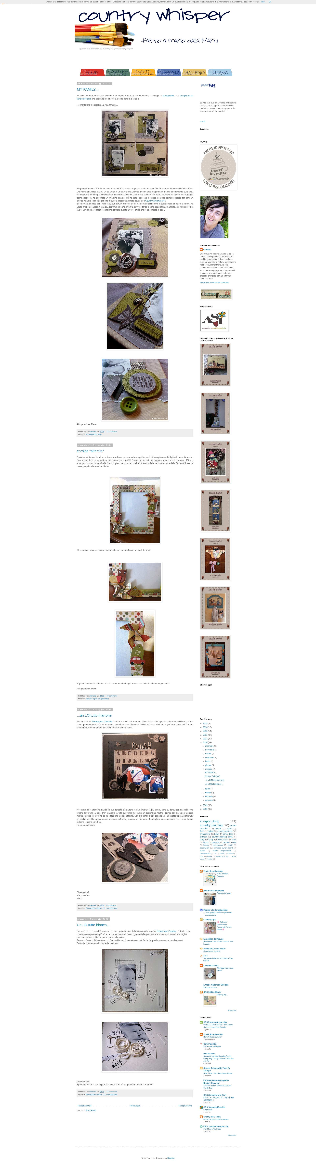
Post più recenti (85, 1106)
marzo (208, 793)
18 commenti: (111, 696)
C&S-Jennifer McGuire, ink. (216, 1126)
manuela (207, 249)
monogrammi (205, 853)
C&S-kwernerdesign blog (215, 1022)
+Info (262, 2)
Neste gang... (222, 995)
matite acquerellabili (222, 851)
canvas (209, 856)
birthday (203, 837)
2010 (205, 742)
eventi (202, 851)
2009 (205, 805)
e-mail (203, 121)
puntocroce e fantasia (213, 890)
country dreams (225, 831)
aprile (208, 789)
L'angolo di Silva (211, 965)
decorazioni (204, 848)
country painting (211, 825)
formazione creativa (94, 908)
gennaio (209, 800)
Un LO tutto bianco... (93, 925)
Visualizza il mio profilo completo (214, 282)
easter (210, 859)
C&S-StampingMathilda (214, 1107)
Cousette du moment (211, 951)
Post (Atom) (91, 1110)
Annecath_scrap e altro (214, 949)
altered (89, 699)
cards (234, 840)
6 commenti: (111, 905)
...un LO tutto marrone (94, 715)
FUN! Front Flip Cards (212, 1129)
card (229, 828)
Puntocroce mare (224, 893)
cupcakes (216, 842)
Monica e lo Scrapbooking (215, 910)
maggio (208, 769)
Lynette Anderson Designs (215, 985)
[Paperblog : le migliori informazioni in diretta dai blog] (208, 87)
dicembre (209, 746)
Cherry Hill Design (212, 1117)
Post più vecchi (185, 1106)
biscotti (205, 842)
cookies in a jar (222, 856)
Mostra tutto (232, 1010)
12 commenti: (111, 1092)
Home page (135, 1106)
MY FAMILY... (87, 89)
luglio (208, 761)
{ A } (205, 956)
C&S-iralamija (209, 1044)
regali (94, 699)
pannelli (226, 842)
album (222, 853)
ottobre (208, 754)
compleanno (218, 845)
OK (270, 2)
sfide (100, 434)
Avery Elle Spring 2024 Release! (216, 1119)
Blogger (170, 1158)
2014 (205, 727)
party (202, 839)
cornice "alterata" (90, 451)
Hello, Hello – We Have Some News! (217, 1073)
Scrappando (168, 95)
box (201, 856)
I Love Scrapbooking (213, 871)
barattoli (230, 853)
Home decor (222, 840)
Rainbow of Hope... (211, 987)
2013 (205, 731)
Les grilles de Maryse (213, 939)
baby (234, 842)
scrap (211, 839)
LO (104, 908)
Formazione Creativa (102, 721)
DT (215, 853)
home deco (228, 834)
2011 (205, 739)
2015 (205, 723)
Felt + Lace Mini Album (212, 1046)
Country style (209, 919)
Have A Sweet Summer (212, 1037)
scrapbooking (91, 434)
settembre (210, 757)
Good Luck (207, 1110)
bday (216, 834)
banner (206, 845)
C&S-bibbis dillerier (212, 992)
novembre (210, 750)
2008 (205, 809)
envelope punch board (223, 848)
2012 (205, 735)
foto (201, 831)
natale (211, 831)
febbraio (209, 796)
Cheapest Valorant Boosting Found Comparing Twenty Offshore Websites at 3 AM (218, 1058)
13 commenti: (111, 431)
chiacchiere (205, 834)
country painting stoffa (222, 837)
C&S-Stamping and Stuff (214, 1095)
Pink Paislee (209, 1053)
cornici (230, 845)
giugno (208, 765)
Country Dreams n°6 (155, 201)
